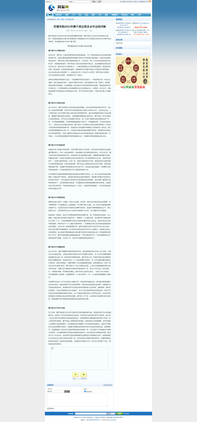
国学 (132, 15)
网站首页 (77, 417)
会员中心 (136, 1)
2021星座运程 (69, 19)
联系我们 (103, 417)
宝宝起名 (124, 15)
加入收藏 (123, 1)
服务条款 (90, 417)
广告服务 (96, 417)
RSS (147, 1)
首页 (50, 15)
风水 (80, 15)
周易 (66, 15)
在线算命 (58, 15)
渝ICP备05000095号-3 (93, 420)
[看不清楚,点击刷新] (67, 391)
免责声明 (116, 417)
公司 (139, 15)
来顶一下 (75, 378)
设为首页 (129, 1)
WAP (121, 417)
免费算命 (114, 15)
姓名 (86, 15)
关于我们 (83, 417)
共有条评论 (107, 385)
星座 (93, 15)
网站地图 (109, 417)
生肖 (99, 15)
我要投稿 (142, 1)
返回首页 (83, 378)
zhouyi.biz (113, 420)
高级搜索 (126, 413)
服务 (106, 15)
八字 (73, 15)
